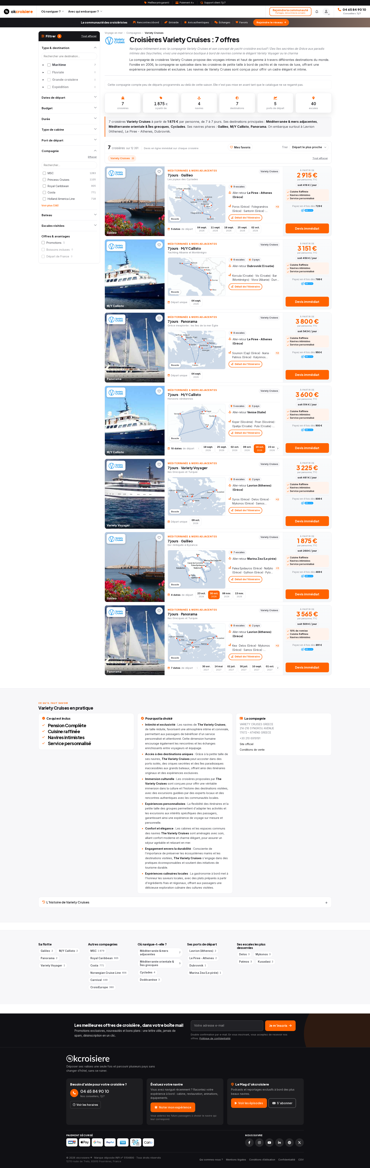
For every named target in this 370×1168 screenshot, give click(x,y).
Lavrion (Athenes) (202, 950)
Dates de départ (53, 97)
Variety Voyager (53, 965)
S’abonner (284, 1103)
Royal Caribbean (104, 958)
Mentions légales (236, 1159)
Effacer (92, 156)
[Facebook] (249, 1142)
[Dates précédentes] (199, 448)
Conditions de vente (252, 749)
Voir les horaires (87, 1104)
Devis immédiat (307, 228)
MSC (97, 950)
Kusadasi (265, 961)
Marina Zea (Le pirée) (205, 972)
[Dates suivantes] (278, 448)
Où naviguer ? (51, 11)
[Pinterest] (289, 1142)
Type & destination (55, 48)
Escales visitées (53, 225)
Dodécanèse (150, 979)
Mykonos (263, 954)
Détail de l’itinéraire (247, 217)
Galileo (47, 950)
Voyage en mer (114, 32)
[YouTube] (269, 1142)
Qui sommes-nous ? (211, 1159)
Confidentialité (286, 1159)
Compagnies (133, 32)
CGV (301, 1159)
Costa (97, 965)
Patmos (245, 961)
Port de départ (52, 140)
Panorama (49, 958)
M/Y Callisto (68, 950)
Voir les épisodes (250, 1103)
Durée (46, 119)
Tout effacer (89, 36)
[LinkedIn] (279, 1142)
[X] (299, 1142)
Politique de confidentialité (214, 1038)
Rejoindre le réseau (269, 22)
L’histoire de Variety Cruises (67, 902)
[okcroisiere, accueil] (185, 1058)
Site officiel (246, 744)
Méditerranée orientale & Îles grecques (160, 963)
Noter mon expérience (175, 1107)
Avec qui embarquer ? (83, 11)
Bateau (47, 215)
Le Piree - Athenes (203, 958)
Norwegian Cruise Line (108, 972)
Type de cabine (53, 129)
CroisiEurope (102, 987)
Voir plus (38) (50, 205)
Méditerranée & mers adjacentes (160, 952)
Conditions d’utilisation (262, 1159)
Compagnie (50, 151)
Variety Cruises (122, 158)
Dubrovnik (197, 965)
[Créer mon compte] (326, 11)
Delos (244, 954)
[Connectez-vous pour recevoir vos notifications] (316, 11)
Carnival (99, 979)
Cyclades (147, 972)
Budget (47, 108)
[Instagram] (259, 1142)
